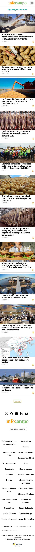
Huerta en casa (26, 469)
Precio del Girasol (9, 519)
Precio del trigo (25, 513)
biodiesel (5, 530)
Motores (9, 474)
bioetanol (13, 530)
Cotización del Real (26, 458)
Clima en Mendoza (26, 494)
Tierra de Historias (26, 474)
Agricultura (26, 441)
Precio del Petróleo (26, 519)
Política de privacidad (17, 429)
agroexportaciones (17, 9)
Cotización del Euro (26, 452)
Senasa (26, 447)
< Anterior (17, 401)
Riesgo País (9, 508)
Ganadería (9, 469)
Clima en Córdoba (25, 488)
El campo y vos (9, 463)
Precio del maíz (9, 513)
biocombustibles (25, 527)
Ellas (26, 463)
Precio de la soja (26, 508)
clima (16, 527)
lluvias (9, 480)
